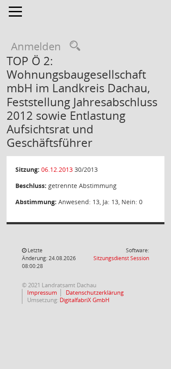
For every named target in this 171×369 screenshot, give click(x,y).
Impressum (41, 292)
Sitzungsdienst (121, 258)
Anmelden (36, 46)
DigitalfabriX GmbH (85, 300)
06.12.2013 (57, 169)
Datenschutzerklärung (94, 292)
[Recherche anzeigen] (72, 46)
